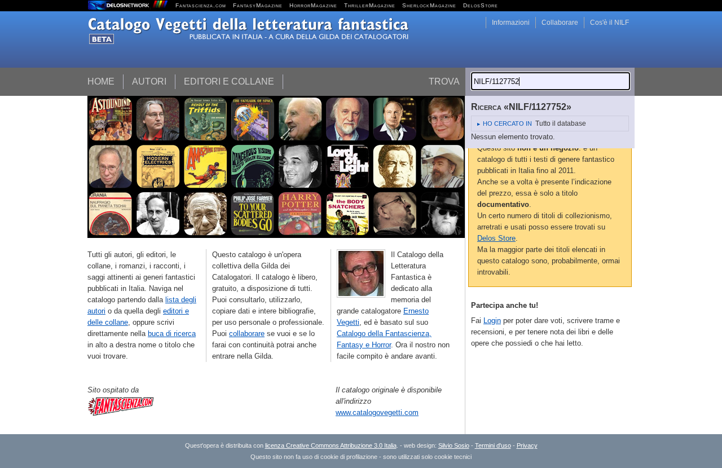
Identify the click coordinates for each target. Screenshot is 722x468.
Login (492, 320)
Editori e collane (229, 81)
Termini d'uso (493, 445)
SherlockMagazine (429, 5)
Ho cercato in (507, 123)
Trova (444, 81)
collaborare (247, 333)
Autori (149, 81)
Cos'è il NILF (609, 23)
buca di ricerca (172, 333)
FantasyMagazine (258, 5)
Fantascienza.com (200, 5)
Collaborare (560, 23)
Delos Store (496, 238)
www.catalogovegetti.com (377, 412)
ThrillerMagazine (369, 5)
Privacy (527, 445)
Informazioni (511, 23)
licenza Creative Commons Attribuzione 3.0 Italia (331, 445)
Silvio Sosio (453, 445)
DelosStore (480, 5)
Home (101, 81)
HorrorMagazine (313, 5)
